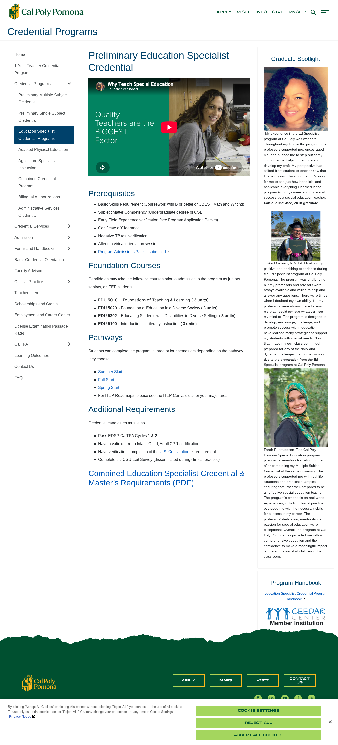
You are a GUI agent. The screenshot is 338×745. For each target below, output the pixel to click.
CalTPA (21, 344)
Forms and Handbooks (34, 248)
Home (19, 54)
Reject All (258, 723)
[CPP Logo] (39, 682)
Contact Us (24, 366)
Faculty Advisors (28, 271)
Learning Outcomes (31, 355)
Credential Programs (32, 84)
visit (243, 12)
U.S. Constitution (174, 452)
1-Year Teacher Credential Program (37, 69)
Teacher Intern (26, 293)
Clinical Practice (28, 282)
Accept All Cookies (258, 735)
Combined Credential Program (37, 182)
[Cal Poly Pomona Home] (46, 11)
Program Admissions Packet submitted (132, 252)
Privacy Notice (20, 716)
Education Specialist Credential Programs (36, 135)
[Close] (330, 721)
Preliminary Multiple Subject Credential (43, 98)
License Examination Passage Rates (41, 330)
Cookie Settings (258, 710)
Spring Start (108, 387)
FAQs (19, 378)
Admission (23, 237)
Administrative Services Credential (39, 211)
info (261, 12)
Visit (263, 680)
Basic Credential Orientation (39, 260)
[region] (169, 722)
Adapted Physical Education (43, 149)
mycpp (297, 12)
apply (224, 12)
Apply (188, 680)
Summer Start (110, 372)
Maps (225, 680)
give (278, 12)
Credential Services (31, 226)
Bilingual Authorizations (39, 197)
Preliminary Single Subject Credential (41, 116)
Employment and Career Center (42, 315)
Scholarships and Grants (36, 304)
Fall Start (106, 380)
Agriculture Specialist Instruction (37, 164)
